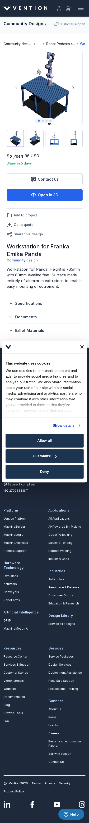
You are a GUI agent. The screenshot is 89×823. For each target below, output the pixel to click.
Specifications (28, 303)
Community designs (18, 44)
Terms (36, 783)
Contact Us (48, 179)
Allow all (44, 441)
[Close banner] (82, 347)
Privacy (50, 783)
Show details (63, 425)
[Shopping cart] (68, 8)
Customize (42, 456)
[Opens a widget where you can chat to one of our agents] (71, 815)
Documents (26, 317)
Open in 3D (48, 194)
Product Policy (14, 791)
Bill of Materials (29, 330)
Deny (44, 472)
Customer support (72, 24)
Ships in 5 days (19, 163)
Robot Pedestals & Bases (60, 44)
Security (64, 783)
